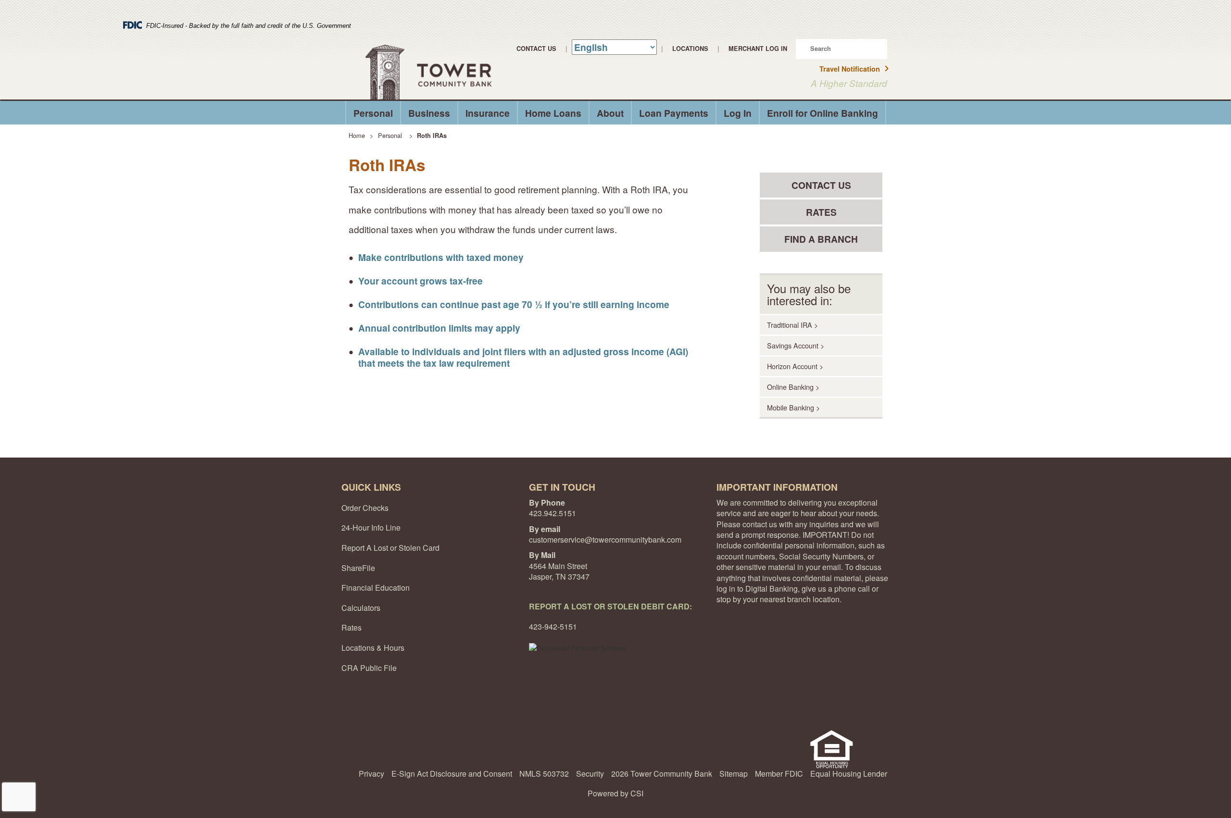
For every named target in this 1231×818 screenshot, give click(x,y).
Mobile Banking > (793, 407)
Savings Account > (795, 345)
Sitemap (733, 773)
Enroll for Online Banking (822, 113)
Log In (738, 113)
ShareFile (358, 567)
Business (429, 113)
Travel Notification (849, 69)
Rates (821, 212)
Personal (373, 113)
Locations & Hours (372, 647)
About (610, 113)
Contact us (821, 185)
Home (357, 135)
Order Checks (365, 507)
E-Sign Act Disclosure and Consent (451, 773)
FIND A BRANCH (821, 239)
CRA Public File (369, 667)
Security (590, 773)
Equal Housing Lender (848, 773)
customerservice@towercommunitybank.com (605, 539)
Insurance (487, 113)
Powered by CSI (615, 793)
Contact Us (536, 48)
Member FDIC (779, 773)
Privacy (371, 773)
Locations (690, 48)
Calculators (360, 607)
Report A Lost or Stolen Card (390, 547)
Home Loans (553, 113)
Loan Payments (673, 113)
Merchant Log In (758, 48)
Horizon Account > (795, 366)
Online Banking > (793, 387)
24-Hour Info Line (371, 527)
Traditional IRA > (792, 325)
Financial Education (375, 587)
